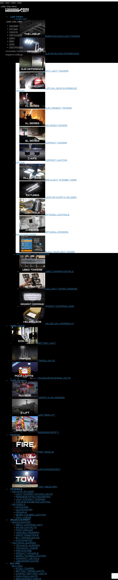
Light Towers (13, 28)
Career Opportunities (16, 46)
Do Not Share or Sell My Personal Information (35, 51)
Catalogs (12, 37)
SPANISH (19, 2)
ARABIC (2, 2)
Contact (11, 43)
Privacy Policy (20, 51)
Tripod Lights (13, 31)
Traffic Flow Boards (15, 34)
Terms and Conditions (11, 51)
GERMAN (13, 2)
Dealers (11, 40)
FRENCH (7, 2)
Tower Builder (13, 25)
